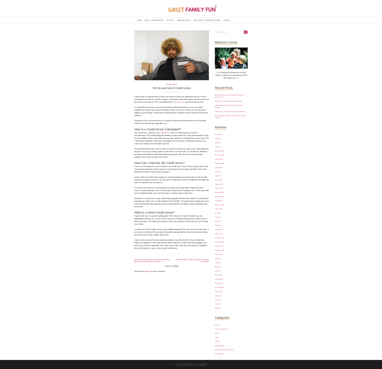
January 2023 (219, 233)
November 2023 (219, 196)
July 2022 (217, 258)
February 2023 (219, 229)
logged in (147, 271)
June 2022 (218, 262)
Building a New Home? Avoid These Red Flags (228, 101)
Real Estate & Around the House (207, 20)
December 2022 (219, 238)
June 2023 (218, 217)
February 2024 (219, 184)
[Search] (246, 32)
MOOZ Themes (186, 365)
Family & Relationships (154, 20)
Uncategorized (219, 354)
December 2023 (219, 192)
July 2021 (217, 300)
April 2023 (218, 225)
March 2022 (218, 275)
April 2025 (218, 147)
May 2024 (218, 176)
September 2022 (219, 250)
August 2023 (218, 209)
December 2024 (219, 151)
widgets (176, 92)
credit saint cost (179, 102)
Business (217, 325)
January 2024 (219, 188)
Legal (216, 337)
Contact (227, 20)
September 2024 (219, 163)
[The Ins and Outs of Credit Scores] (171, 55)
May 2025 (218, 142)
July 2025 (217, 138)
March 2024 (218, 180)
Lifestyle (170, 20)
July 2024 (217, 171)
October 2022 (219, 246)
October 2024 (219, 159)
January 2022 (219, 283)
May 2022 (218, 267)
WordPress (202, 365)
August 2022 (218, 254)
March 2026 (218, 134)
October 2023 (219, 200)
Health (217, 333)
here (237, 78)
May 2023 (218, 221)
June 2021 (218, 304)
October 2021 (219, 291)
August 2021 (218, 295)
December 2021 (219, 287)
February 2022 (219, 279)
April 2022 (218, 271)
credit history (165, 133)
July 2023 (217, 213)
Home (139, 20)
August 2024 (218, 167)
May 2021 (218, 308)
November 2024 (219, 155)
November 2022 (219, 242)
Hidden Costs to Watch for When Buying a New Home (230, 111)
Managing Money (184, 20)
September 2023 (219, 205)
